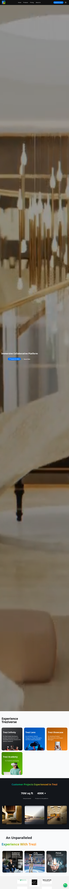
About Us (38, 2)
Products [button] (25, 2)
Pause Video (27, 359)
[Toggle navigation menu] (65, 2)
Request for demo (58, 2)
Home (19, 2)
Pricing (32, 2)
